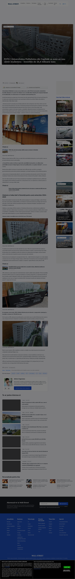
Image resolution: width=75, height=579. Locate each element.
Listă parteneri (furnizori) (37, 568)
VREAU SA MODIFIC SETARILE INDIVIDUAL (66, 570)
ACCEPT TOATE (67, 567)
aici (17, 573)
